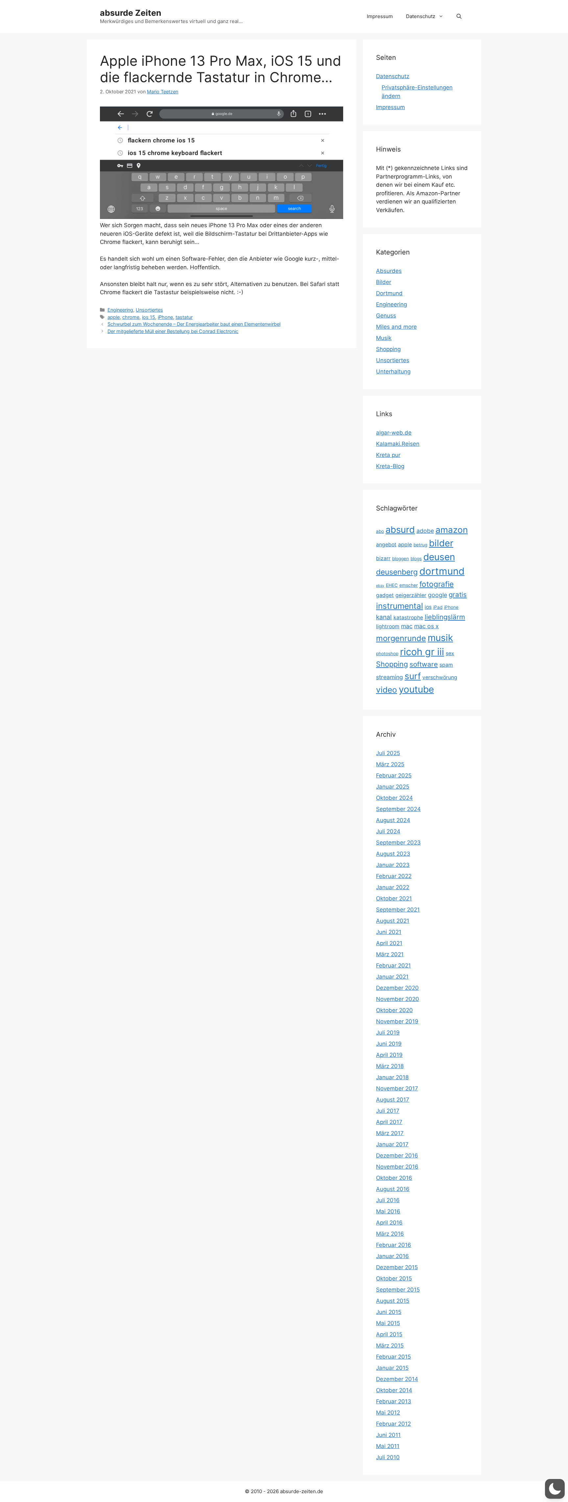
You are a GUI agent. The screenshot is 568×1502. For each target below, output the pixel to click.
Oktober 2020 (394, 1010)
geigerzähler (410, 595)
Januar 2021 (392, 976)
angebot (386, 544)
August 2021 (392, 921)
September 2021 (398, 909)
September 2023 (398, 842)
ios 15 (148, 317)
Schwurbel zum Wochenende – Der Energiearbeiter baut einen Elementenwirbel (193, 324)
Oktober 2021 (394, 898)
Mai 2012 (388, 1412)
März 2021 (390, 954)
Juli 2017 (387, 1111)
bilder (441, 543)
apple (113, 317)
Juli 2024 (388, 831)
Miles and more (396, 326)
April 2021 (389, 943)
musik (440, 637)
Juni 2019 (389, 1043)
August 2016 (393, 1189)
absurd (400, 529)
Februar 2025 (394, 775)
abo (380, 531)
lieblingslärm (445, 617)
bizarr (383, 558)
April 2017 (389, 1122)
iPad (437, 607)
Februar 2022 (394, 876)
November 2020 (397, 999)
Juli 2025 (388, 753)
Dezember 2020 (397, 988)
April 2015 (389, 1334)
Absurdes (389, 271)
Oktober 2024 (394, 798)
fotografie (436, 584)
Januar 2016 (392, 1256)
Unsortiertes (149, 310)
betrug (420, 544)
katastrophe (408, 617)
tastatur (184, 317)
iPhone (165, 317)
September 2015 (398, 1289)
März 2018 (390, 1066)
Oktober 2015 (394, 1278)
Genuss (386, 315)
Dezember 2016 (397, 1155)
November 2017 (397, 1088)
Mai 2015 (388, 1323)
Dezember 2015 (397, 1267)
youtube (416, 689)
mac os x (426, 626)
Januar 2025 (392, 786)
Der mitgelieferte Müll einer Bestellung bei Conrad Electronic (172, 331)
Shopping (388, 349)
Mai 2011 (387, 1446)
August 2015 (392, 1301)
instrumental (399, 606)
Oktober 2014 (394, 1390)
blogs (416, 558)
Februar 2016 (393, 1245)
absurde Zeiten (130, 13)
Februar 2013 (393, 1401)
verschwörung (439, 677)
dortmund (441, 571)
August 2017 (392, 1099)
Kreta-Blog (390, 466)
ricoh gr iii (422, 651)
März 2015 (390, 1345)
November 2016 (397, 1166)
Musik (383, 338)
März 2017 (390, 1133)
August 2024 (393, 820)
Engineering (120, 310)
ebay (380, 586)
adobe (425, 530)
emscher (408, 585)
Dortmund (389, 293)
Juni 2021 (388, 932)
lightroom (387, 626)
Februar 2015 (393, 1356)
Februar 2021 (393, 965)
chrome (130, 317)
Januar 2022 (392, 887)
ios (428, 607)
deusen (439, 556)
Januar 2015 (392, 1368)
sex (450, 653)
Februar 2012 (393, 1423)
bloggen (400, 558)
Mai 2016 (388, 1211)
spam (446, 665)
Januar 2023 (393, 865)
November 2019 (397, 1021)
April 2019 (389, 1055)
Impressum (380, 16)
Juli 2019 (388, 1032)
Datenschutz (420, 16)
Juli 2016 (388, 1200)
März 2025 (390, 764)
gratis (458, 594)
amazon (452, 530)
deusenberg (397, 572)
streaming (389, 677)
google (437, 594)
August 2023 (393, 853)
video (386, 690)
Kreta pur (388, 455)
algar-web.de (394, 432)
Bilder (383, 282)
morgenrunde (401, 638)
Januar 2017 (392, 1144)
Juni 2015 (388, 1312)
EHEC (392, 585)
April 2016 (389, 1222)
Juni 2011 (388, 1435)
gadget (385, 595)
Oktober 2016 (394, 1178)
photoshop (387, 653)
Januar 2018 (392, 1077)
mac (407, 626)
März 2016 (390, 1233)
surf (413, 676)
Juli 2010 (388, 1457)
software (424, 664)
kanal (384, 617)
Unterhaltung (393, 371)
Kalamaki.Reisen (397, 444)
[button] (459, 16)
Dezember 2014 (397, 1379)
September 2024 (398, 809)
